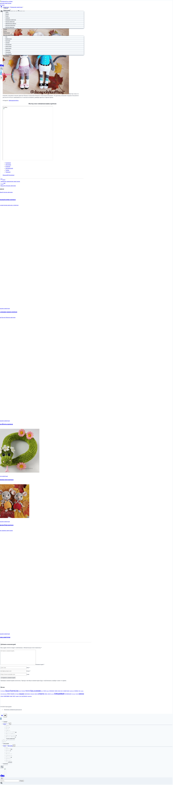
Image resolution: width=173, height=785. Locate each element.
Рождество (14, 691)
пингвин (52, 693)
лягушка (17, 693)
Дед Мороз (3, 690)
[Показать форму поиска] (1, 68)
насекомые (27, 693)
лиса (8, 694)
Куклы (5, 31)
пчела (76, 693)
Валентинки (8, 48)
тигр (14, 696)
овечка (36, 693)
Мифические (8, 38)
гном (44, 690)
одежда (41, 694)
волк (42, 690)
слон (2, 696)
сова (11, 696)
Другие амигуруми (8, 745)
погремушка (68, 693)
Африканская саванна (10, 23)
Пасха (7, 691)
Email (28, 671)
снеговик (6, 696)
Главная (5, 8)
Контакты (6, 56)
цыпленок (24, 696)
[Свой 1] (4, 66)
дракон (47, 690)
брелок (28, 691)
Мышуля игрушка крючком (8, 184)
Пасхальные (8, 44)
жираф (65, 690)
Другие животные (9, 27)
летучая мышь (4, 693)
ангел (20, 690)
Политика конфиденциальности (13, 709)
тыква (17, 696)
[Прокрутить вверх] (2, 715)
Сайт (28, 674)
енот (62, 690)
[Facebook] (1, 66)
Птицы (5, 29)
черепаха (29, 696)
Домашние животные (10, 19)
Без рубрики (8, 54)
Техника (7, 42)
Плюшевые (8, 52)
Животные (5, 724)
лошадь (12, 693)
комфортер (72, 690)
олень (45, 693)
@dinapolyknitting (13, 100)
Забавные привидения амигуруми (10, 180)
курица (76, 690)
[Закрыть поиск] (2, 778)
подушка (73, 693)
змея (68, 690)
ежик (56, 690)
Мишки (7, 14)
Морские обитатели (10, 25)
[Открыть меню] (1, 77)
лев (79, 690)
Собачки (7, 17)
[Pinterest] (3, 66)
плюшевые (10, 175)
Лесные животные (10, 21)
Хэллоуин (7, 50)
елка (59, 690)
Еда (6, 36)
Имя (28, 667)
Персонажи (6, 33)
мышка (5, 175)
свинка (81, 694)
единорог (51, 690)
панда (49, 693)
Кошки (7, 16)
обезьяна (32, 693)
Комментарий (40, 664)
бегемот (23, 690)
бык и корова (35, 691)
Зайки (6, 12)
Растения (7, 40)
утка (20, 696)
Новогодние (8, 46)
